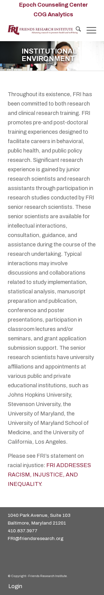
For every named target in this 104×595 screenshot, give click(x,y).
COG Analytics (53, 14)
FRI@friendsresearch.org (36, 538)
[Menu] (88, 30)
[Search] (75, 30)
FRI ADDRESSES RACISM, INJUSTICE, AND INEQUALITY (49, 474)
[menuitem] (53, 4)
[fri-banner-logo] (43, 30)
